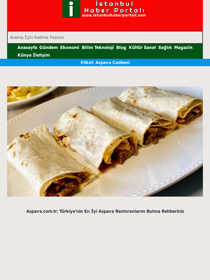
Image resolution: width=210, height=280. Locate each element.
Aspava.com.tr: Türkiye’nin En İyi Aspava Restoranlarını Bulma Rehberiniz (105, 211)
